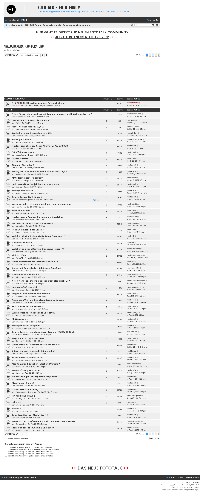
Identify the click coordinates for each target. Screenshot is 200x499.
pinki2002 (20, 283)
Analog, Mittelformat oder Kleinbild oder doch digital (39, 171)
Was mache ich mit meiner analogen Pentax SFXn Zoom (41, 204)
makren (19, 180)
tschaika (19, 245)
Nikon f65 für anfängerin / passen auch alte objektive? (41, 281)
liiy (17, 418)
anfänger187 (21, 398)
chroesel (19, 239)
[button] (159, 55)
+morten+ (20, 354)
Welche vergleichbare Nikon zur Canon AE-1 (35, 261)
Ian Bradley (195, 482)
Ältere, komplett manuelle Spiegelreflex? (34, 351)
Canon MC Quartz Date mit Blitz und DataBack (36, 268)
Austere (19, 187)
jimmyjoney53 (21, 309)
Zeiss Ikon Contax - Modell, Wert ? (30, 415)
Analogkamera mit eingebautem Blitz (32, 133)
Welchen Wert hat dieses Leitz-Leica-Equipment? (38, 236)
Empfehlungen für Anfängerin (27, 197)
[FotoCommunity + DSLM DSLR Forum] (20, 10)
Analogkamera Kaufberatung (24, 46)
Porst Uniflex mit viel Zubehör (27, 306)
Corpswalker (21, 424)
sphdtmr (19, 136)
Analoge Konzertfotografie (26, 325)
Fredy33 (133, 204)
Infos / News (54, 106)
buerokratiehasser (137, 281)
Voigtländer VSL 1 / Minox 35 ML (28, 338)
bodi (132, 236)
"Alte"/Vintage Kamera (24, 152)
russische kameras (22, 242)
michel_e (20, 315)
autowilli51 (20, 271)
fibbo (132, 344)
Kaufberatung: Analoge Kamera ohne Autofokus (37, 217)
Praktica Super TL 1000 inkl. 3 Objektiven (33, 427)
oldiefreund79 (21, 296)
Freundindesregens (24, 200)
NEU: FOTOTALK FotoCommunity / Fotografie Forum (39, 103)
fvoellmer (19, 386)
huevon (19, 430)
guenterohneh (136, 287)
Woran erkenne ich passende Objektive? (33, 312)
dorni (18, 373)
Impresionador (136, 255)
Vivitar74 (19, 258)
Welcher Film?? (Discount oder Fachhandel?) (36, 344)
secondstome (21, 328)
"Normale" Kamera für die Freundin (30, 120)
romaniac (20, 226)
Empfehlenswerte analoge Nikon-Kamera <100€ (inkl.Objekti (44, 332)
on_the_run (21, 264)
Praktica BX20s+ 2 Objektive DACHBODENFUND (36, 184)
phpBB (172, 485)
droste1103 (20, 366)
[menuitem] (24, 20)
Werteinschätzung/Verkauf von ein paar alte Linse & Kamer (43, 421)
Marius (18, 347)
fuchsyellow (21, 129)
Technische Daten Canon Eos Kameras (32, 223)
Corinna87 (20, 341)
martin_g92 (21, 193)
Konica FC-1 (18, 408)
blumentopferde (22, 334)
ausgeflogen (21, 155)
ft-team (17, 50)
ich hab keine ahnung (23, 395)
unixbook (19, 251)
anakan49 (20, 360)
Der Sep (19, 161)
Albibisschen (21, 174)
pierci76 (19, 303)
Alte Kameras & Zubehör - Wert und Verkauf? (36, 364)
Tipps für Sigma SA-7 (23, 165)
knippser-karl (21, 117)
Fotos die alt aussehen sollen (27, 357)
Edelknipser (135, 249)
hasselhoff (20, 220)
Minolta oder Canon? (23, 383)
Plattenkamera (20, 319)
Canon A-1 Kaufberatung (25, 389)
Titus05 (19, 207)
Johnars (133, 332)
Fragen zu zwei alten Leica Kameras (31, 293)
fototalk (19, 106)
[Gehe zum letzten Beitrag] (139, 103)
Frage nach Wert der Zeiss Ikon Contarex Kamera (38, 300)
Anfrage (19, 213)
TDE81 (18, 123)
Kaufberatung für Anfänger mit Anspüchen (34, 376)
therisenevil (20, 379)
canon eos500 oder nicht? (26, 287)
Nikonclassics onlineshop (25, 274)
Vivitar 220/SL (19, 255)
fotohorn (19, 277)
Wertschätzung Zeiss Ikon (26, 370)
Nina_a (19, 232)
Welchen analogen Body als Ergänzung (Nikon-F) (38, 249)
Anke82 (19, 142)
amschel (19, 322)
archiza (19, 168)
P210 (17, 148)
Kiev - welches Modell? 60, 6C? (28, 126)
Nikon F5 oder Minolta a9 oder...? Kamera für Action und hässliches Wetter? (52, 114)
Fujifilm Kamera (20, 158)
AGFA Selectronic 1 (21, 210)
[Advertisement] (82, 77)
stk (17, 411)
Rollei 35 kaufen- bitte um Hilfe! (28, 229)
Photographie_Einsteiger (26, 392)
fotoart (133, 146)
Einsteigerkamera (21, 139)
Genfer (133, 178)
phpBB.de (195, 487)
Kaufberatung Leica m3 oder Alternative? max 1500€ (40, 146)
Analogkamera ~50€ (23, 190)
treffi (132, 261)
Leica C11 (16, 402)
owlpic (18, 405)
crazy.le (133, 126)
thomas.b (20, 290)
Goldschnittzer (136, 139)
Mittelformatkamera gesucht (27, 178)
